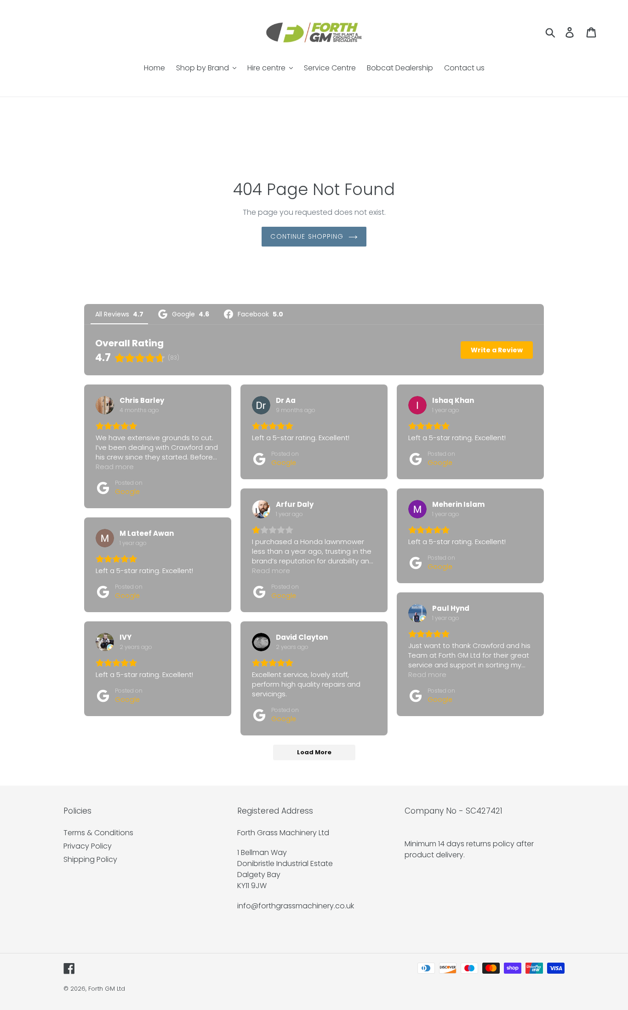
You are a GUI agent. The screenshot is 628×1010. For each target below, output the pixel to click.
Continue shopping (306, 236)
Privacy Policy (87, 846)
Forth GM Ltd (106, 988)
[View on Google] (105, 405)
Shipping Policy (90, 859)
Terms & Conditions (98, 832)
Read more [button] (115, 466)
